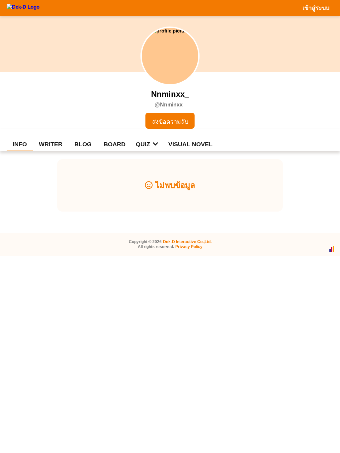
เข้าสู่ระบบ (315, 8)
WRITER (50, 144)
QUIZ (143, 144)
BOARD (115, 144)
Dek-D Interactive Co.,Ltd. (187, 241)
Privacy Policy (189, 246)
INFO (20, 144)
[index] (23, 7)
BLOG (83, 144)
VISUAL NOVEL (190, 144)
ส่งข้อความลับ (170, 121)
